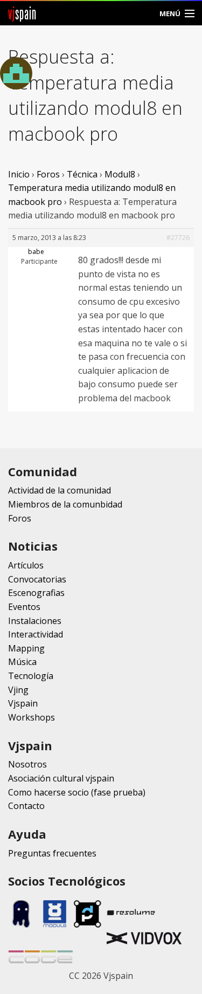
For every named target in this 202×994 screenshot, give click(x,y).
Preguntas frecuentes (52, 853)
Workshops (31, 717)
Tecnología (30, 676)
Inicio (19, 174)
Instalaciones (34, 621)
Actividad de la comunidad (59, 490)
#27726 (178, 237)
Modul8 (120, 174)
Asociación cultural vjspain (61, 778)
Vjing (18, 690)
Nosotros (27, 764)
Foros (48, 174)
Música (22, 662)
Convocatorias (37, 579)
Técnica (82, 174)
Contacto (26, 806)
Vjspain (23, 703)
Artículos (26, 565)
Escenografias (36, 593)
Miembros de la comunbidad (65, 504)
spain (22, 13)
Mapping (26, 648)
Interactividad (35, 634)
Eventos (24, 607)
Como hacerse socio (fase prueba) (76, 792)
